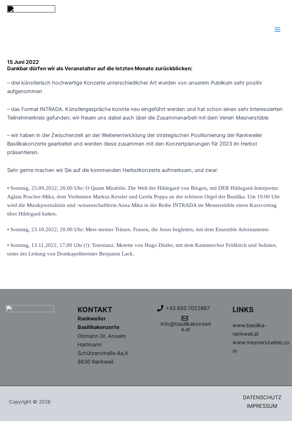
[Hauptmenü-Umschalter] (277, 29)
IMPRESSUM (262, 406)
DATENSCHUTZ (262, 397)
